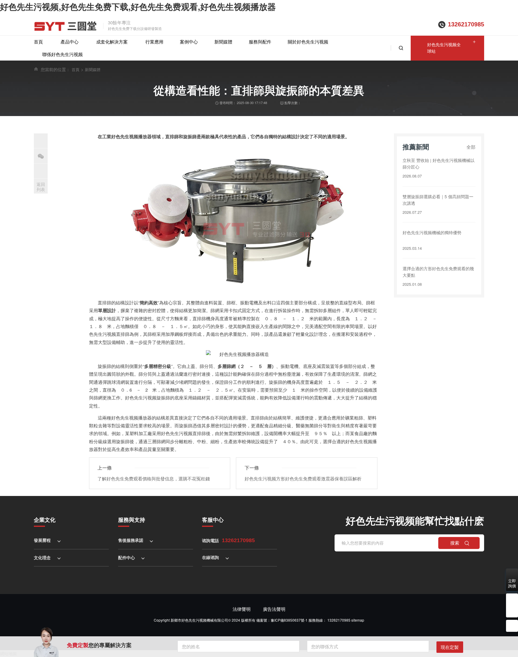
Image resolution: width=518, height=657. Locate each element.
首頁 (38, 41)
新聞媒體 (223, 41)
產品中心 (70, 41)
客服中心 (213, 519)
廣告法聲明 (274, 609)
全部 (470, 147)
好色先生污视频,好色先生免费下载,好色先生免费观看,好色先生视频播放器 (138, 6)
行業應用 (154, 41)
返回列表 (41, 186)
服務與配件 (260, 41)
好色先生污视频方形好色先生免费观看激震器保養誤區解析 (303, 478)
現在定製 (450, 647)
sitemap (357, 620)
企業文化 (44, 519)
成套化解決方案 (112, 41)
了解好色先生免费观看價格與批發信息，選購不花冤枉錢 (153, 478)
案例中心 (189, 41)
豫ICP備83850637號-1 (289, 620)
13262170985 (466, 24)
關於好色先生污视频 (308, 41)
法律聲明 (242, 609)
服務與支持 (131, 519)
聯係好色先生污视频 (62, 54)
